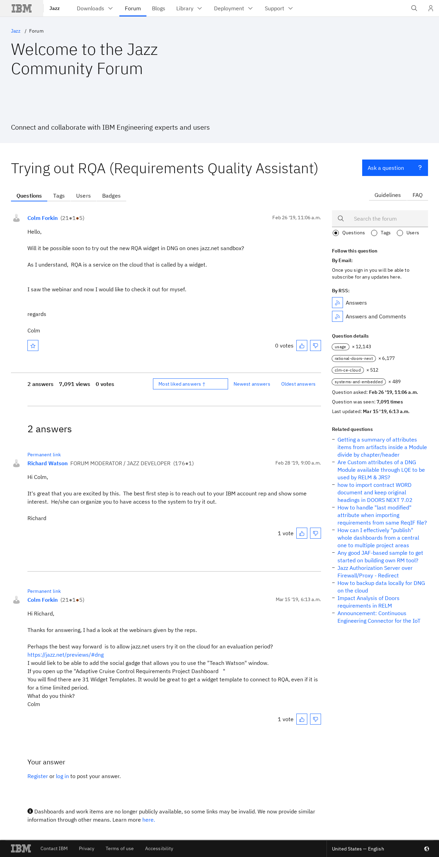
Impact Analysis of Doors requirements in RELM (368, 602)
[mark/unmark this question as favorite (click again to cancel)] (32, 345)
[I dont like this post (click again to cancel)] (315, 345)
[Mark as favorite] (32, 345)
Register (37, 776)
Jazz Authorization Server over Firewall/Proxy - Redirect (375, 571)
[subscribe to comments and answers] (337, 316)
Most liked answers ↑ (182, 384)
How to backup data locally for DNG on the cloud (381, 586)
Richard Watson (47, 463)
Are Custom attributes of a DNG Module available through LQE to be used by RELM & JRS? (381, 470)
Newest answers (252, 384)
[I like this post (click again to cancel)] (301, 345)
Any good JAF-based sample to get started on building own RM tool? (380, 556)
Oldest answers (298, 384)
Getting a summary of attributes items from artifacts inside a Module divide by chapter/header (382, 447)
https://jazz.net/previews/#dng (65, 654)
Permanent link (44, 454)
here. (148, 819)
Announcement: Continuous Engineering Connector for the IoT (378, 617)
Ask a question (386, 167)
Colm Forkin (42, 217)
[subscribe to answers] (337, 302)
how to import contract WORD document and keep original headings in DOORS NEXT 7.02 (375, 492)
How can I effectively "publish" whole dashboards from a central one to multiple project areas (378, 538)
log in (62, 776)
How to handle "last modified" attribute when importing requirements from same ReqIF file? (382, 515)
